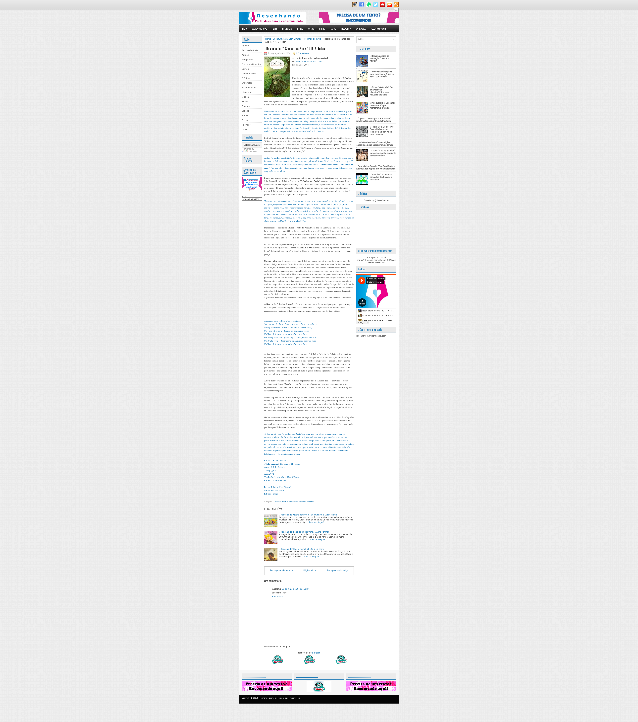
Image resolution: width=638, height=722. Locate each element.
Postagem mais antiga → (339, 570)
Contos (245, 69)
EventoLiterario (249, 87)
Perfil (322, 28)
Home (268, 39)
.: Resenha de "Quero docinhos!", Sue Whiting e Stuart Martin (308, 514)
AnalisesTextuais (250, 50)
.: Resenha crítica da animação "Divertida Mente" (379, 58)
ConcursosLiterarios (251, 64)
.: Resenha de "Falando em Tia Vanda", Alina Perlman (304, 532)
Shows (245, 115)
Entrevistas (247, 83)
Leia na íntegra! (316, 522)
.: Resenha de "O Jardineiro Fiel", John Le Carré (301, 549)
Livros (300, 28)
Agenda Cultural (259, 28)
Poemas (246, 106)
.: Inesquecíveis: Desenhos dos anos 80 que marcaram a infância (382, 105)
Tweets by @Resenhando (376, 200)
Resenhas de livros (312, 39)
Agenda (245, 45)
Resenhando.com (378, 28)
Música (311, 28)
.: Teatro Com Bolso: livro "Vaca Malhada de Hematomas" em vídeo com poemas (382, 131)
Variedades (361, 28)
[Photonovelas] (309, 663)
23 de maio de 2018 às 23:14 (295, 589)
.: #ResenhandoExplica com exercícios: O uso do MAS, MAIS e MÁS (382, 74)
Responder (277, 596)
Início (244, 28)
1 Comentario (302, 53)
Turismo (245, 129)
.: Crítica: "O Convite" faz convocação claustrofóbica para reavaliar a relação (381, 91)
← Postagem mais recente (280, 570)
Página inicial (309, 570)
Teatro (333, 28)
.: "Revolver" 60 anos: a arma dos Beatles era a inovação (381, 177)
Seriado (245, 111)
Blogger (316, 652)
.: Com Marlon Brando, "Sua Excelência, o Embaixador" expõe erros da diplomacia (375, 167)
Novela (245, 101)
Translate (252, 151)
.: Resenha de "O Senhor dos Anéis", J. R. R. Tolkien (295, 48)
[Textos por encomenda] (359, 22)
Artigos (245, 55)
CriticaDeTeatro (249, 73)
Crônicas (246, 78)
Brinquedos (247, 59)
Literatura (287, 28)
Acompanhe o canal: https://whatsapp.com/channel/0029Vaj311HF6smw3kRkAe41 (376, 260)
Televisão (246, 125)
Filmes (274, 28)
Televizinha (346, 28)
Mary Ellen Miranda (292, 39)
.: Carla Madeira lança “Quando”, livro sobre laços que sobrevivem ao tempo (374, 143)
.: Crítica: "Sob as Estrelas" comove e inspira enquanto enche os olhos (383, 153)
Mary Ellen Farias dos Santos (309, 61)
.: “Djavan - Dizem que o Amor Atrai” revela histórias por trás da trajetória (373, 119)
